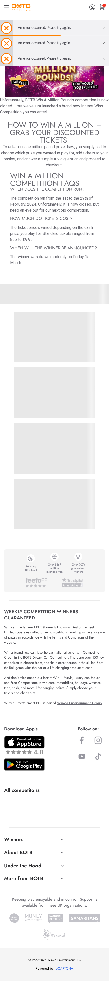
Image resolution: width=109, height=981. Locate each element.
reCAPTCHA (64, 968)
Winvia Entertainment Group (79, 702)
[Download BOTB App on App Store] (24, 745)
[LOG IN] (92, 7)
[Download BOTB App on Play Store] (24, 764)
